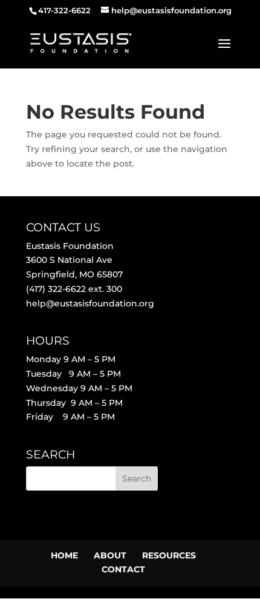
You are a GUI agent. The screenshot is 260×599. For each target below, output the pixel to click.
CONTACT (123, 569)
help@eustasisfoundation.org (90, 303)
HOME (64, 555)
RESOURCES (169, 555)
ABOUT (110, 555)
